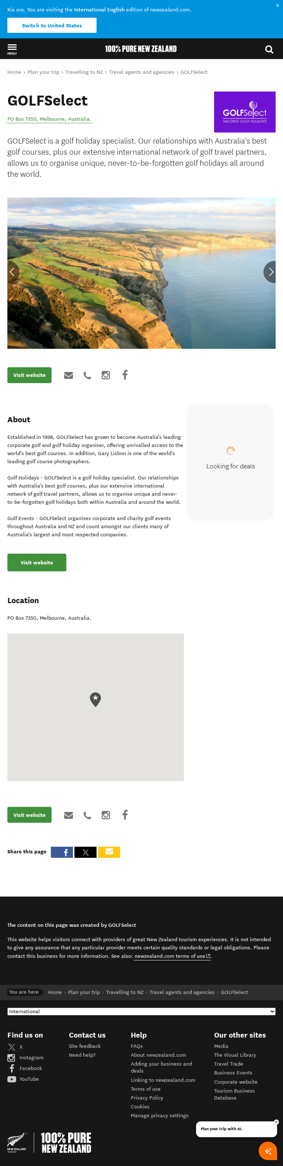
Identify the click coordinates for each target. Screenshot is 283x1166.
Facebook (30, 1068)
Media (221, 1046)
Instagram (30, 1058)
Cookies (140, 1107)
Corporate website (236, 1082)
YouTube (28, 1079)
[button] (12, 49)
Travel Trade (228, 1064)
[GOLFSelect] (245, 112)
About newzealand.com (158, 1055)
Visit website (29, 375)
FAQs (137, 1046)
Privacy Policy (147, 1098)
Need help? (82, 1055)
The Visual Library (235, 1055)
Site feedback (85, 1046)
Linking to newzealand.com (163, 1080)
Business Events (233, 1073)
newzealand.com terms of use (172, 956)
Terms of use (146, 1089)
